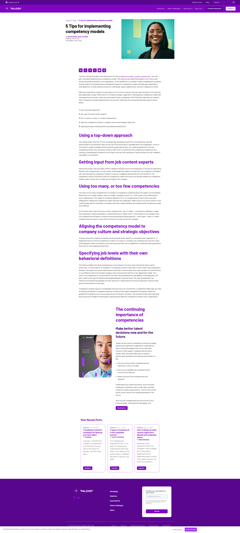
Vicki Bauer (88, 437)
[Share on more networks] (104, 70)
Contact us (230, 8)
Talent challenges (173, 9)
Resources (188, 9)
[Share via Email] (99, 70)
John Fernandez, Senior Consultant (77, 36)
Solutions (160, 9)
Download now (121, 408)
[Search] (234, 2)
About (112, 510)
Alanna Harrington (144, 439)
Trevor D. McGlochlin (118, 437)
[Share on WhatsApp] (95, 70)
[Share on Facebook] (90, 70)
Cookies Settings (177, 529)
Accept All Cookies (191, 529)
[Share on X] (85, 70)
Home (68, 20)
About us (198, 9)
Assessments (115, 501)
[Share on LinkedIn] (81, 70)
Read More (88, 468)
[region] (120, 529)
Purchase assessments (214, 8)
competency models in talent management (134, 76)
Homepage (114, 491)
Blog (74, 20)
